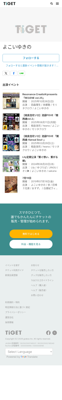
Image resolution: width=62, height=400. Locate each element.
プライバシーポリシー (15, 312)
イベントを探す (12, 265)
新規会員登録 (11, 275)
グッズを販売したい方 (41, 275)
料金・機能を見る (31, 244)
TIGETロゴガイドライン (42, 280)
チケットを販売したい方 (42, 270)
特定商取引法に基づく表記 (17, 307)
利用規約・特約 (12, 302)
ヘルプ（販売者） (39, 290)
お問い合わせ (37, 295)
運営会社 (9, 317)
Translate (32, 356)
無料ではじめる (31, 233)
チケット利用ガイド (14, 270)
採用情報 (9, 322)
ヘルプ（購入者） (39, 285)
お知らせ (35, 265)
